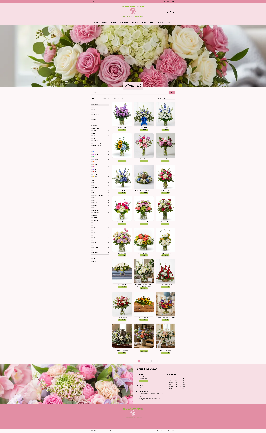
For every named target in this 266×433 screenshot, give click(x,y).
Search (172, 92)
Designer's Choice (124, 22)
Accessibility (167, 430)
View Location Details (178, 392)
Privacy (162, 430)
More (169, 22)
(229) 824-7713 (95, 1)
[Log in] (170, 12)
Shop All (96, 22)
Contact (173, 1)
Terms (158, 430)
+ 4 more (141, 395)
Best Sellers (135, 22)
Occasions (160, 22)
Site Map (173, 430)
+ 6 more (141, 399)
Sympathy (152, 22)
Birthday (144, 22)
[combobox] (168, 98)
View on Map (144, 381)
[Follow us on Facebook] (133, 423)
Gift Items (113, 22)
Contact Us (104, 22)
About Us (166, 1)
